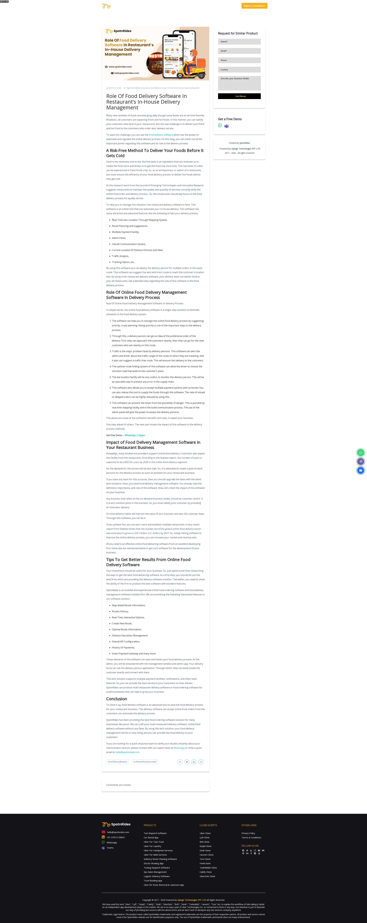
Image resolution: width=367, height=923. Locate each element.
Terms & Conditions (251, 837)
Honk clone (205, 863)
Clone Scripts (220, 5)
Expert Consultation (254, 5)
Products (202, 5)
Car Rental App (151, 837)
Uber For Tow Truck (154, 841)
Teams (110, 847)
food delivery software (161, 134)
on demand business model (144, 762)
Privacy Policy (248, 833)
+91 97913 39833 (115, 837)
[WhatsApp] (360, 452)
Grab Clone (205, 850)
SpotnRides (245, 143)
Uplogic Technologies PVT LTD (245, 148)
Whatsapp (179, 747)
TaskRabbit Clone (208, 867)
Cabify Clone (206, 871)
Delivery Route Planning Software (160, 859)
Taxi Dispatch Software (155, 833)
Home (191, 5)
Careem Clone (206, 854)
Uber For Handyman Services (158, 850)
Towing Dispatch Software (157, 867)
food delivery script (158, 88)
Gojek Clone (205, 846)
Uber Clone (205, 833)
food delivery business (140, 88)
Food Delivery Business (117, 762)
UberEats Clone (207, 876)
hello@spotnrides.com (127, 752)
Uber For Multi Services (155, 854)
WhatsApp (111, 842)
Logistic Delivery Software (157, 876)
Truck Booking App (153, 880)
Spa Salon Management (155, 871)
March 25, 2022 (115, 88)
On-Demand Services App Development (183, 88)
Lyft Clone (205, 837)
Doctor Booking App (154, 863)
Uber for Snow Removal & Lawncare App (164, 884)
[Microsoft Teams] (360, 461)
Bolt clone (204, 841)
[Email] (360, 470)
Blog (234, 5)
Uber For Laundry (152, 846)
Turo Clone (205, 859)
